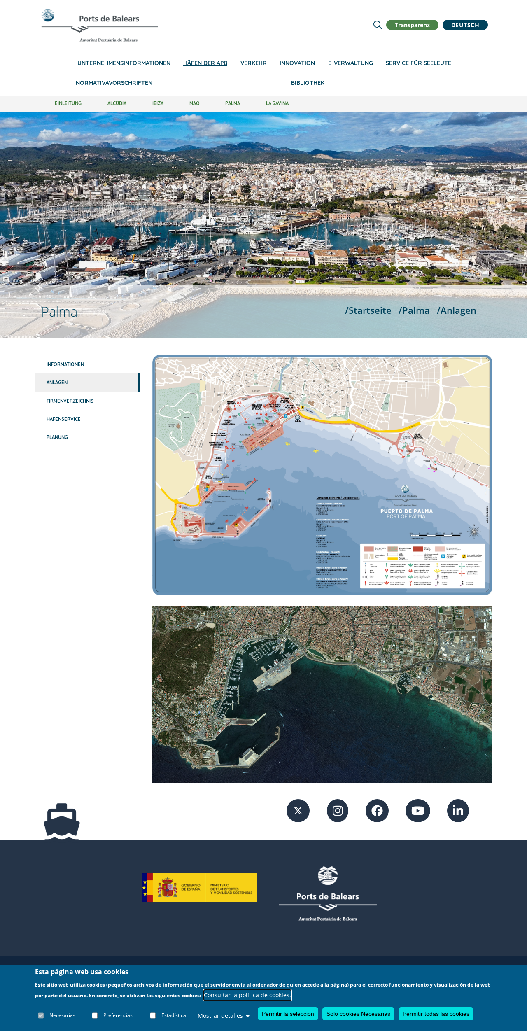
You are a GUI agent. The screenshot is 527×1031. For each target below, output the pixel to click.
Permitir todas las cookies (436, 1013)
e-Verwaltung (350, 63)
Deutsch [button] (465, 25)
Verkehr (253, 63)
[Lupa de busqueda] (377, 25)
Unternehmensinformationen (123, 63)
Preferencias (118, 1015)
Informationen (65, 364)
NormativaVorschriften (114, 82)
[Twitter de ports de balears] (298, 810)
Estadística (173, 1015)
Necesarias (62, 1015)
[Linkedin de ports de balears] (458, 810)
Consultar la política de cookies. (247, 995)
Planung (57, 437)
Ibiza (157, 103)
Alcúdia (116, 103)
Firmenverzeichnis (70, 401)
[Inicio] (99, 25)
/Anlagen (456, 310)
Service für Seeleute (418, 63)
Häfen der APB (205, 63)
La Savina (277, 103)
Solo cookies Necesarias (358, 1013)
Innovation (297, 63)
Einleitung (68, 103)
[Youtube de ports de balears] (418, 810)
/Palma (414, 310)
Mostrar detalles (220, 1015)
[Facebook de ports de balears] (377, 810)
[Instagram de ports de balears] (338, 810)
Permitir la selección (288, 1013)
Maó (194, 103)
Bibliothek (307, 82)
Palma (232, 103)
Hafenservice (64, 419)
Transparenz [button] (412, 25)
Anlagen (57, 382)
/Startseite (368, 310)
